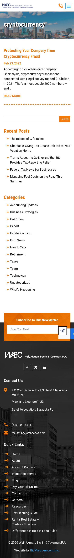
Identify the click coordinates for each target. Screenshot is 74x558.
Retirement (17, 254)
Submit (62, 330)
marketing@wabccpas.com (28, 433)
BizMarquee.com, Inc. (45, 550)
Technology (18, 275)
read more (12, 96)
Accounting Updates (24, 205)
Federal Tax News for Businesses (33, 169)
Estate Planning (20, 233)
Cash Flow (17, 219)
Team (14, 268)
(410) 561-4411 (21, 425)
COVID (14, 226)
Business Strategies (24, 212)
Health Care (18, 247)
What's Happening (22, 289)
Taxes (14, 261)
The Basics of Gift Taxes (27, 139)
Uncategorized (20, 282)
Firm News (17, 240)
